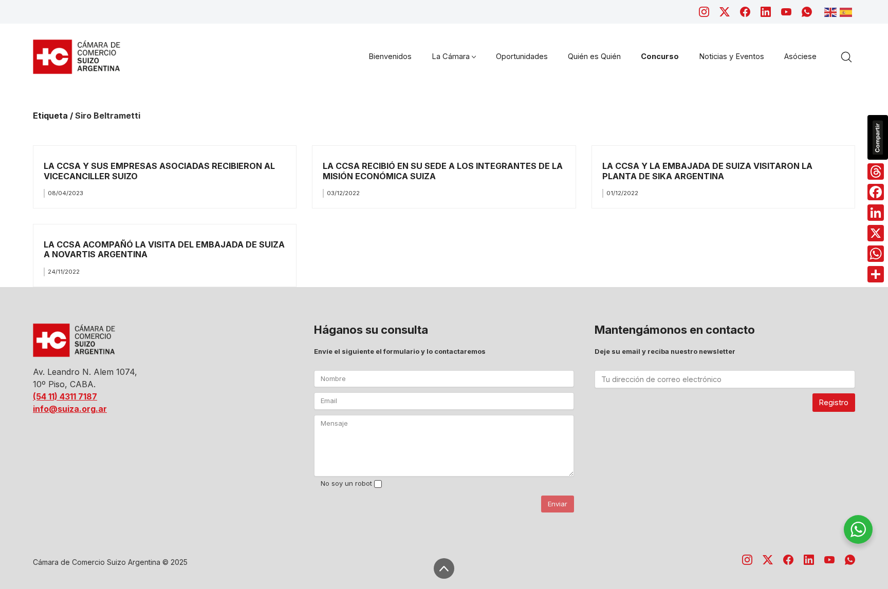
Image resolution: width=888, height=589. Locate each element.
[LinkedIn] (766, 12)
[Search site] (846, 57)
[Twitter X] (724, 12)
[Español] (847, 11)
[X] (875, 233)
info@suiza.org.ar (70, 409)
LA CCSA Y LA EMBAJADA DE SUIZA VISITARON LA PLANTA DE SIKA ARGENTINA (707, 171)
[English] (832, 11)
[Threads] (875, 171)
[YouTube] (786, 12)
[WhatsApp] (807, 12)
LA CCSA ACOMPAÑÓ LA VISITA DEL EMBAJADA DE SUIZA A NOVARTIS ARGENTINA (164, 249)
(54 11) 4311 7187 (65, 396)
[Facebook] (745, 12)
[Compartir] (875, 274)
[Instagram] (704, 12)
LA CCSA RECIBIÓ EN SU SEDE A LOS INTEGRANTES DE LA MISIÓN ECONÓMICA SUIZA (443, 171)
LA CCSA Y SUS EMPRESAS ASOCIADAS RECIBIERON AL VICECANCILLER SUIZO (159, 171)
